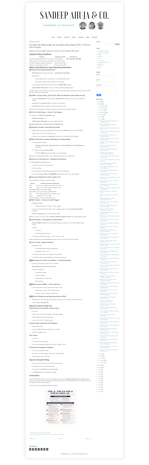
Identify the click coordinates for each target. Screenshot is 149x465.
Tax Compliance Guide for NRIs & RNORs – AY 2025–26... (107, 164)
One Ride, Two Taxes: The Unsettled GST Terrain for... (108, 202)
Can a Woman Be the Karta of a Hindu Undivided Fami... (108, 139)
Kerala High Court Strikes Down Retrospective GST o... (107, 199)
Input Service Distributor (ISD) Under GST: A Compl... (108, 149)
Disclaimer (81, 37)
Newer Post (32, 438)
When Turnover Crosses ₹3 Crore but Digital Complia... (108, 234)
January (102, 362)
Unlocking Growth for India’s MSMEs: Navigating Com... (108, 287)
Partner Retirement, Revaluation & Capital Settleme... (107, 135)
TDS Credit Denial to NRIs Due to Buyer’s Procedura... (107, 230)
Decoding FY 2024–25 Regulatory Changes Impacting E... (107, 276)
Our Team (66, 37)
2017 (99, 380)
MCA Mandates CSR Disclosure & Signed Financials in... (107, 280)
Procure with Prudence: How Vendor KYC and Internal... (108, 347)
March (101, 358)
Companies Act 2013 (103, 51)
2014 (99, 387)
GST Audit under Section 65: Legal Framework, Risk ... (108, 174)
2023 (99, 367)
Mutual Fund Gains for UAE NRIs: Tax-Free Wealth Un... (109, 269)
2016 (99, 382)
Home (53, 37)
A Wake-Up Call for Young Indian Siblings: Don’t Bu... (107, 304)
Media (87, 37)
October (102, 110)
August (102, 114)
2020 (99, 374)
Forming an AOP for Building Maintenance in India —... (106, 209)
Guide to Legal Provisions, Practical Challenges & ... (108, 290)
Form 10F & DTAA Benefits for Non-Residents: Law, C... (108, 241)
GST (99, 58)
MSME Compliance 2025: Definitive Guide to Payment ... (108, 343)
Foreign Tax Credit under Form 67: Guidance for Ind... (107, 146)
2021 (99, 372)
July (101, 116)
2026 (99, 101)
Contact (74, 37)
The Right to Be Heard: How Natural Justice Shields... (108, 329)
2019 (99, 376)
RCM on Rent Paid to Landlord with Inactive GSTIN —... (108, 125)
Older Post (88, 438)
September (102, 112)
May (101, 354)
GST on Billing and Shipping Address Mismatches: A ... (108, 171)
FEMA (99, 54)
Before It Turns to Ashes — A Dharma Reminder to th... (108, 181)
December (102, 106)
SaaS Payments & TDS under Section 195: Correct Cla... (108, 333)
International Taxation (103, 62)
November (102, 108)
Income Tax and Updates (58, 434)
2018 (99, 378)
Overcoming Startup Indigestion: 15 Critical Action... (108, 308)
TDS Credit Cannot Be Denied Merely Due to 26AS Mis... (108, 185)
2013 (99, 389)
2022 (99, 369)
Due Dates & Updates (103, 53)
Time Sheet (94, 37)
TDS (99, 68)
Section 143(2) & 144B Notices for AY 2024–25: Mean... (108, 167)
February (102, 360)
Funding (100, 56)
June (101, 119)
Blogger (86, 454)
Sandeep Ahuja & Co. (40, 432)
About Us (59, 37)
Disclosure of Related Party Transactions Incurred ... (106, 301)
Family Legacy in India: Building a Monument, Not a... (107, 297)
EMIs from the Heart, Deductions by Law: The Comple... (108, 206)
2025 (99, 104)
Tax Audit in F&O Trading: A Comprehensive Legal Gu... (106, 153)
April (101, 356)
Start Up (100, 66)
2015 (99, 385)
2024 (99, 365)
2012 (99, 391)
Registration (101, 64)
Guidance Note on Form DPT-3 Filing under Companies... (108, 294)
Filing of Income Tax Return (40, 434)
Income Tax (49, 434)
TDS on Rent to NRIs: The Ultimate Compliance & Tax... (108, 262)
